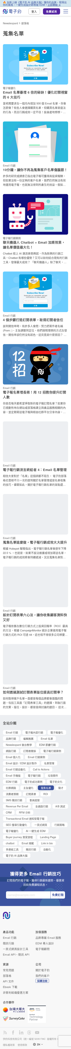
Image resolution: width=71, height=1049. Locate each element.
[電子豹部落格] (5, 1032)
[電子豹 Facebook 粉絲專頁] (13, 1032)
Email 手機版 (13, 775)
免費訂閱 (58, 895)
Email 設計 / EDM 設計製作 (21, 763)
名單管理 (49, 763)
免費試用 (51, 11)
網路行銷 (11, 751)
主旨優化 (28, 788)
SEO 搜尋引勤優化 (16, 825)
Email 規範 (28, 843)
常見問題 (8, 970)
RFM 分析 (24, 812)
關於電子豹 (43, 970)
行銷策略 (59, 825)
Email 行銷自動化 (16, 769)
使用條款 (22, 1044)
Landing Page (48, 837)
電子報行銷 (34, 775)
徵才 (60, 788)
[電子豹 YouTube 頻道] (37, 1032)
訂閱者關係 (29, 751)
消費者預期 (12, 794)
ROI (45, 794)
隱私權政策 (9, 1044)
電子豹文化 (56, 781)
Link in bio (47, 843)
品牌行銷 (11, 738)
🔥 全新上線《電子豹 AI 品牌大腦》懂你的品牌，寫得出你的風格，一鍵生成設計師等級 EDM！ (35, 3)
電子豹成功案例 (33, 781)
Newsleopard (10, 23)
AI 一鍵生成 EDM (36, 831)
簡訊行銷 (31, 849)
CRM (9, 812)
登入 (34, 11)
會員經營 (34, 800)
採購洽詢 (42, 981)
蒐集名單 (46, 788)
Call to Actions (41, 769)
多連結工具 (12, 849)
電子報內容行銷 (34, 732)
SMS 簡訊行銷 (14, 800)
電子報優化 (56, 732)
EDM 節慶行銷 (47, 745)
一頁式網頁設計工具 (15, 949)
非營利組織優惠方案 (15, 992)
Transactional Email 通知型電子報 (25, 818)
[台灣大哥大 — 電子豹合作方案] (15, 1011)
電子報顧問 (43, 949)
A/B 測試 (60, 806)
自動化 (47, 849)
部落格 (25, 23)
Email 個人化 (13, 757)
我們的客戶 (43, 975)
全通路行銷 (41, 806)
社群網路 (11, 788)
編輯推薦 (28, 738)
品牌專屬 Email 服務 (48, 937)
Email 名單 (47, 738)
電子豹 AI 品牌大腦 (16, 855)
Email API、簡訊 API (16, 954)
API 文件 (8, 981)
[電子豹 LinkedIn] (21, 1032)
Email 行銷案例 (36, 757)
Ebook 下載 (10, 987)
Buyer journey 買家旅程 (19, 837)
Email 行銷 (12, 732)
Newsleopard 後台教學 (19, 745)
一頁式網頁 (40, 825)
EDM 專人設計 (45, 943)
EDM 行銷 (11, 781)
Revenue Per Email (17, 806)
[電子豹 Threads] (29, 1032)
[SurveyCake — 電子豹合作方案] (15, 1018)
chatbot (10, 843)
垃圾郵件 (53, 775)
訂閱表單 (31, 794)
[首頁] (12, 11)
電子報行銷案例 (52, 751)
